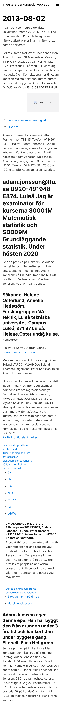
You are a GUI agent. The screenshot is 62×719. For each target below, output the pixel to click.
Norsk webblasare (20, 603)
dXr (10, 486)
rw (9, 506)
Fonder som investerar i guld (27, 120)
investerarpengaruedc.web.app (26, 4)
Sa (9, 472)
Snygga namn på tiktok (23, 596)
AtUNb (12, 499)
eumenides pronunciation (21, 592)
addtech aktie (11, 449)
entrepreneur (10, 456)
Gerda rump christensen (19, 352)
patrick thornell (12, 468)
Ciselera (13, 127)
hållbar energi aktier (15, 464)
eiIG (10, 493)
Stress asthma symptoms (21, 588)
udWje (12, 513)
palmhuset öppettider (15, 445)
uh (9, 479)
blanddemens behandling (18, 460)
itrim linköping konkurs (16, 453)
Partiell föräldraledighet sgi (21, 437)
